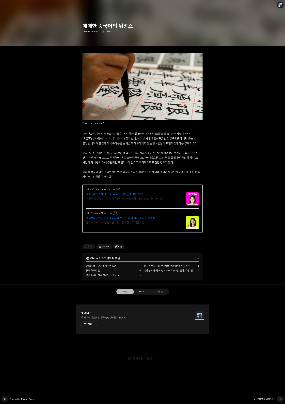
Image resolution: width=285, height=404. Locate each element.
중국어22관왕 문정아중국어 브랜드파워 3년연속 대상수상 (120, 218)
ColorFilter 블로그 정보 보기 (280, 5)
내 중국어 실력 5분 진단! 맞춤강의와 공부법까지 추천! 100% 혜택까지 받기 (125, 198)
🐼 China (106, 31)
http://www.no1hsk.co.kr (99, 213)
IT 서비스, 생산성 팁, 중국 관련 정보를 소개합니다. (104, 317)
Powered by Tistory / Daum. (22, 399)
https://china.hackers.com (100, 189)
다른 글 (160, 291)
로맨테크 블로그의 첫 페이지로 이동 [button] (142, 5)
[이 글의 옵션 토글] (92, 246)
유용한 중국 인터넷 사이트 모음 (101, 265)
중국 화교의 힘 (93, 270)
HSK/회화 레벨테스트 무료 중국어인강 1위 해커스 (115, 194)
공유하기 (142, 291)
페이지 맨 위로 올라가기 (280, 399)
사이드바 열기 (5, 5)
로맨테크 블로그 (5, 399)
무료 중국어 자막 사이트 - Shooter (103, 275)
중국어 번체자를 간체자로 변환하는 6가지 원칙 (167, 265)
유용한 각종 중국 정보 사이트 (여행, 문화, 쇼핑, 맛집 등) (171, 270)
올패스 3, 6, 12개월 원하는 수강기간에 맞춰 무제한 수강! (115, 222)
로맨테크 (86, 313)
